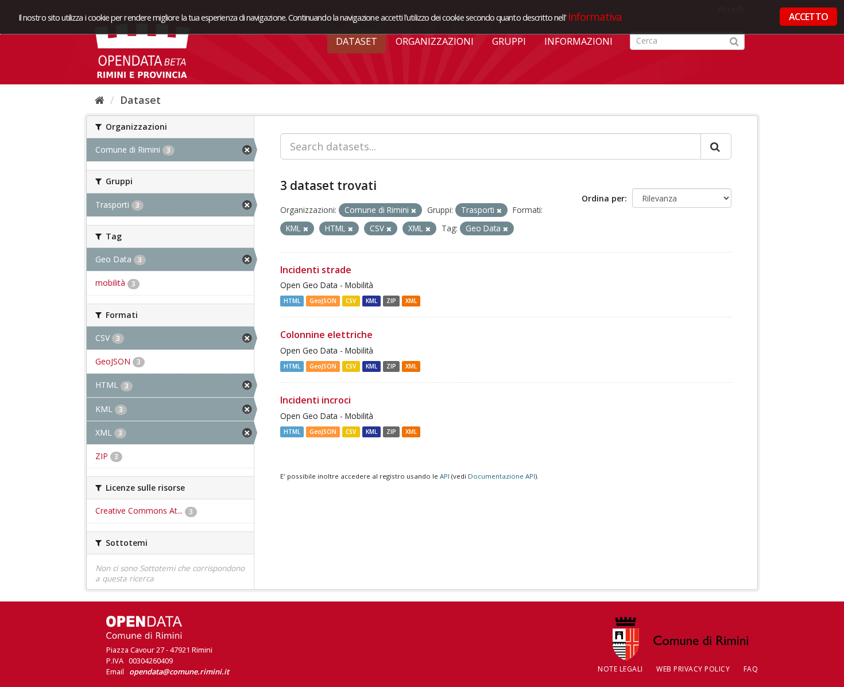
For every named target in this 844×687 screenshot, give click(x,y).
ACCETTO (808, 16)
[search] (715, 146)
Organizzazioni (435, 41)
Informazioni (578, 41)
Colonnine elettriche (326, 334)
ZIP (391, 301)
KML (371, 301)
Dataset (356, 41)
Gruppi (509, 41)
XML (411, 301)
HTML (292, 301)
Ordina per (603, 198)
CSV (351, 301)
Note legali (620, 669)
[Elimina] (413, 210)
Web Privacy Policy (693, 669)
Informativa (595, 16)
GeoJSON (322, 301)
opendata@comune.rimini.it (179, 671)
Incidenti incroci (315, 400)
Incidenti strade (315, 269)
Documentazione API (501, 476)
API (445, 476)
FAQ (751, 669)
